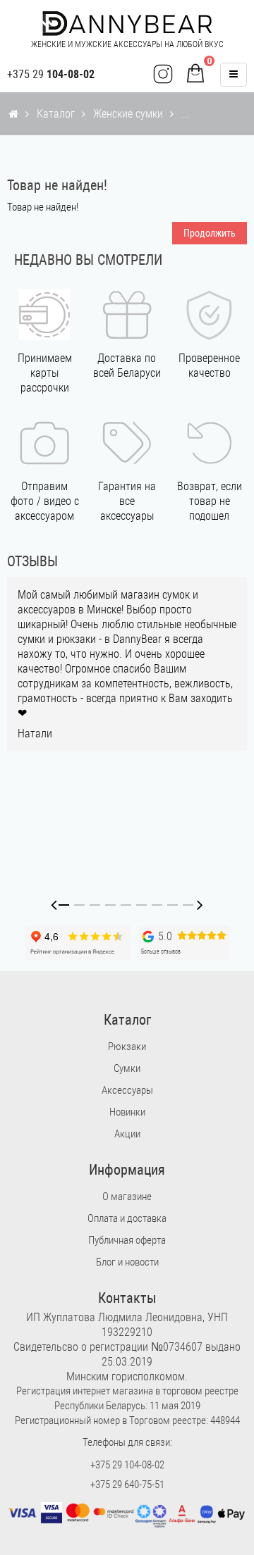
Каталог (56, 113)
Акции (127, 1134)
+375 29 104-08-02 (127, 1465)
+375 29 (51, 74)
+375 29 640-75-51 (127, 1484)
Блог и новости (127, 1262)
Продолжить (209, 233)
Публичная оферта (127, 1240)
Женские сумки (128, 113)
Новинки (127, 1112)
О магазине (127, 1196)
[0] (195, 74)
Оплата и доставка (127, 1218)
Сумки (127, 1068)
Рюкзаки (127, 1046)
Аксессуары (127, 1090)
